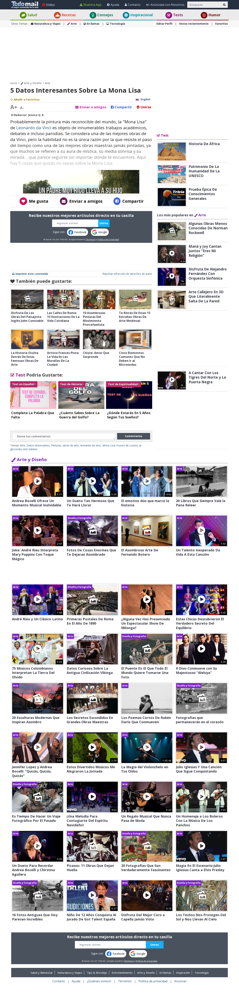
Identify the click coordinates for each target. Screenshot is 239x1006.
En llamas (93, 23)
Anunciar (180, 981)
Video (50, 4)
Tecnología (117, 23)
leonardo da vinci (90, 445)
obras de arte (71, 445)
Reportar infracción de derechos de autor (127, 274)
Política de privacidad (108, 239)
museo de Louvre (127, 445)
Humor (214, 15)
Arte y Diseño (32, 83)
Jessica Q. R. (36, 115)
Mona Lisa (108, 445)
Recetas (68, 15)
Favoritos (221, 23)
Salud (32, 15)
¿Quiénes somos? (99, 981)
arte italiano (30, 449)
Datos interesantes (38, 445)
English (145, 99)
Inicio (13, 83)
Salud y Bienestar (42, 972)
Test (19, 375)
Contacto (134, 5)
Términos (90, 239)
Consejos (104, 15)
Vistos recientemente (194, 23)
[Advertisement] (119, 54)
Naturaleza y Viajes (47, 23)
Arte (74, 23)
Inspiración (183, 972)
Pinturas (56, 445)
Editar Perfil (164, 23)
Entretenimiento (122, 972)
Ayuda (115, 5)
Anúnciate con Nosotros (167, 5)
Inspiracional (141, 15)
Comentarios (133, 436)
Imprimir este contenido (31, 274)
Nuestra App (92, 5)
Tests (177, 15)
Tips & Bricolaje (97, 972)
